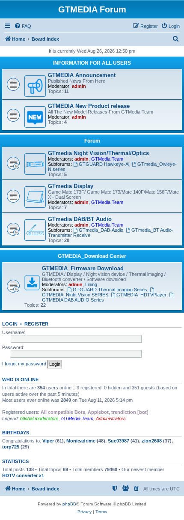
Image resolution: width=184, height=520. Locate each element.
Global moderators (39, 418)
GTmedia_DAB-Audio (101, 230)
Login (10, 323)
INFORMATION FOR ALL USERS (92, 63)
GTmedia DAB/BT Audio (80, 219)
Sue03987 (118, 440)
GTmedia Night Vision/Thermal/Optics (98, 153)
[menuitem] (22, 26)
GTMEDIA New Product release (89, 106)
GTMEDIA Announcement (82, 75)
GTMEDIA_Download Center (92, 256)
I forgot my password (24, 363)
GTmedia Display (70, 186)
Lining (91, 284)
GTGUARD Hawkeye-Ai (104, 164)
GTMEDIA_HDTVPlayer (141, 294)
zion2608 (152, 440)
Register (36, 323)
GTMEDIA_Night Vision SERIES (75, 294)
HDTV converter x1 (23, 475)
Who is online (20, 379)
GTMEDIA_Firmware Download (83, 268)
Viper (48, 440)
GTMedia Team (107, 158)
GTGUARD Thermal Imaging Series (110, 289)
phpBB (69, 504)
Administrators (111, 418)
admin (79, 86)
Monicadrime (80, 440)
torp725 (10, 446)
